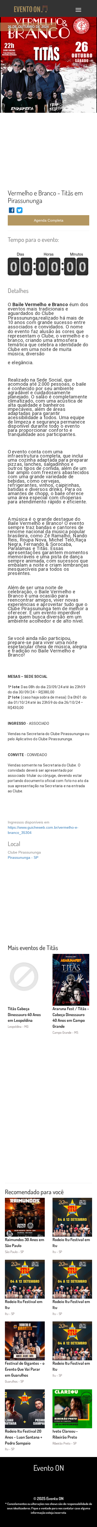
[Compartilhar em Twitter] (20, 212)
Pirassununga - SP (23, 857)
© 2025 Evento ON (48, 1498)
